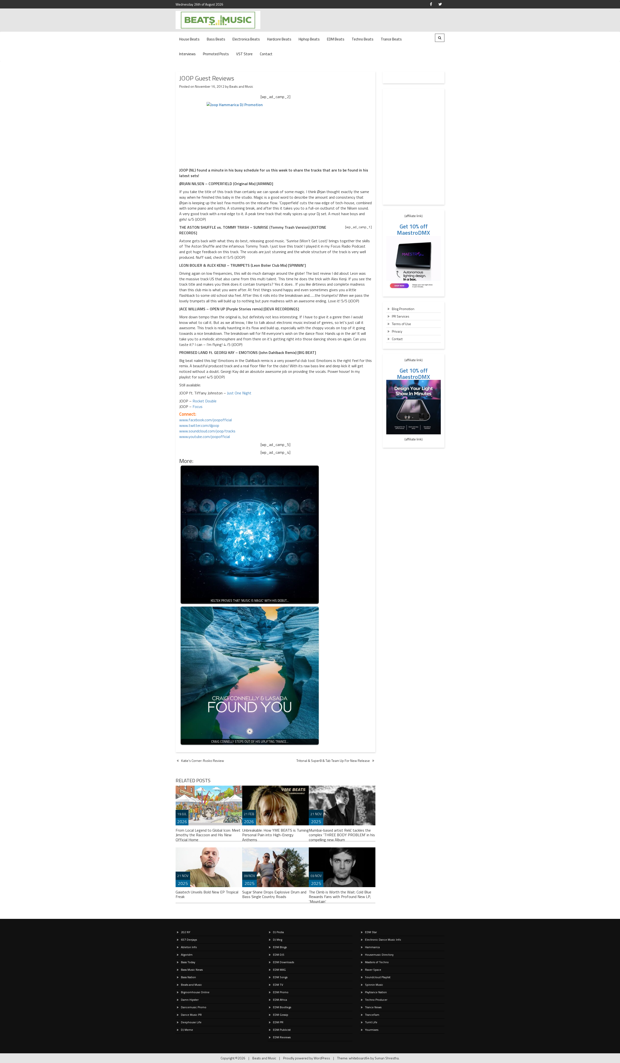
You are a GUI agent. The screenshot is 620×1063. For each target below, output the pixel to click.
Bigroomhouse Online (195, 992)
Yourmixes (371, 1029)
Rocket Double (205, 401)
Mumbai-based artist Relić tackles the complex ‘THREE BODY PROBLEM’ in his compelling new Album (342, 835)
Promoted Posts (216, 54)
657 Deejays (189, 939)
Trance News (373, 1007)
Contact (266, 54)
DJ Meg (277, 939)
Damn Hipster (190, 999)
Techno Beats (362, 39)
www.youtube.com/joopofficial (204, 436)
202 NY (185, 932)
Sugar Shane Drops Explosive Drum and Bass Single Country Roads (274, 894)
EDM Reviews (282, 1037)
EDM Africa (280, 999)
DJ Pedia (278, 932)
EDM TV (278, 984)
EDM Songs (280, 977)
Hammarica (372, 947)
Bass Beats (216, 39)
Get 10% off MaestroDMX (413, 229)
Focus (197, 406)
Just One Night (239, 393)
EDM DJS (278, 954)
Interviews (187, 54)
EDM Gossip (280, 1014)
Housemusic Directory (379, 954)
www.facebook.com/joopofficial (205, 420)
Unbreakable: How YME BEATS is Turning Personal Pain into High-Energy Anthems (275, 835)
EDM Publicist (282, 1029)
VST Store (244, 54)
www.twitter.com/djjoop (199, 425)
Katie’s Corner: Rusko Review (202, 760)
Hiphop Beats (309, 39)
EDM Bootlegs (282, 1007)
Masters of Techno (377, 962)
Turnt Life (371, 1022)
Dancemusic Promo (193, 1007)
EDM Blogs (280, 947)
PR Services (400, 316)
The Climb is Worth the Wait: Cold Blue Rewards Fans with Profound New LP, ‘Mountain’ (340, 897)
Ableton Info (189, 947)
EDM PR (278, 1022)
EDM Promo (280, 992)
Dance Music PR (191, 1014)
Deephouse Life (191, 1022)
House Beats (189, 39)
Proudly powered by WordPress (306, 1058)
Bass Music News (192, 969)
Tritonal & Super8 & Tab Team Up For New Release (333, 760)
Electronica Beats (246, 39)
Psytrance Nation (376, 992)
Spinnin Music (374, 984)
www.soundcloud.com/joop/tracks (207, 431)
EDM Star (371, 932)
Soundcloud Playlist (377, 977)
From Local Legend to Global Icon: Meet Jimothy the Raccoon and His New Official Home (208, 835)
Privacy (397, 331)
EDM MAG (279, 969)
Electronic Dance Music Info (383, 939)
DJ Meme (187, 1029)
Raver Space (373, 969)
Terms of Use (401, 323)
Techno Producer (376, 999)
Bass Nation (188, 977)
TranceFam (372, 1014)
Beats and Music (241, 86)
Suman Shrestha (387, 1058)
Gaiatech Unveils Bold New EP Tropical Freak (207, 894)
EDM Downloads (283, 962)
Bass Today (188, 962)
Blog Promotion (403, 308)
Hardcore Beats (279, 39)
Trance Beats (391, 39)
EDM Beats (335, 39)
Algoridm (187, 954)
